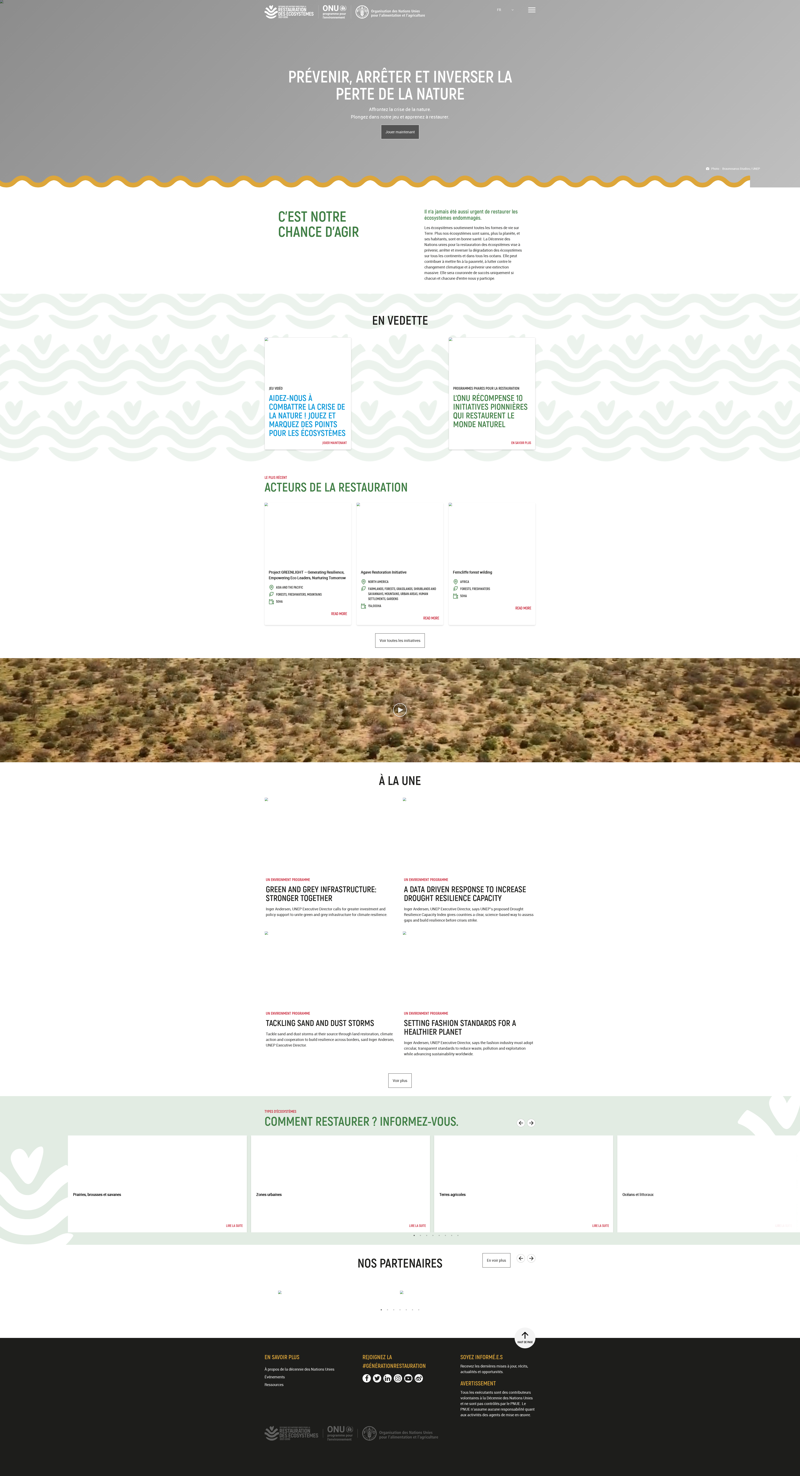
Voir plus (400, 1080)
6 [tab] (445, 1235)
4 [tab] (433, 1235)
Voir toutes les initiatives (400, 640)
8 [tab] (458, 1235)
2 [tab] (420, 1235)
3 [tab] (427, 1235)
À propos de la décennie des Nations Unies (299, 1369)
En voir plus (496, 1260)
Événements (275, 1376)
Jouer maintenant (400, 131)
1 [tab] (414, 1235)
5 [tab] (439, 1235)
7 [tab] (452, 1235)
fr (499, 9)
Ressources (274, 1384)
